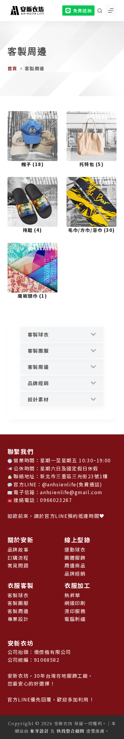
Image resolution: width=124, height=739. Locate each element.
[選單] (110, 10)
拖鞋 (32, 230)
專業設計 (18, 618)
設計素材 (38, 399)
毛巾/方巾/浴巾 (91, 230)
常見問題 (18, 565)
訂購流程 (18, 557)
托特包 (91, 164)
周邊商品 (74, 565)
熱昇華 (72, 595)
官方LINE (56, 515)
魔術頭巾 (32, 296)
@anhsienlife (59, 484)
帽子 (32, 164)
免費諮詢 (82, 11)
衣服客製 (20, 585)
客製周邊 (38, 366)
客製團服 (38, 350)
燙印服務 (74, 611)
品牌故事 (18, 549)
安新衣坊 (20, 643)
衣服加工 (77, 585)
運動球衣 (74, 549)
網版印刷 (74, 603)
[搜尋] (100, 10)
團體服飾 (74, 557)
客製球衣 (38, 334)
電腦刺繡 (74, 618)
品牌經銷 (38, 383)
